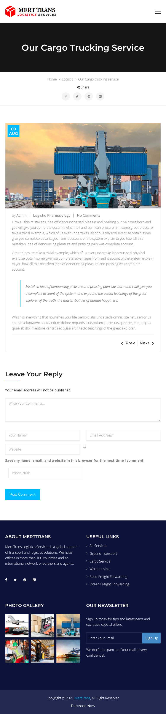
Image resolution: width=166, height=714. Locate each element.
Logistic (39, 215)
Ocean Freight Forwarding (109, 584)
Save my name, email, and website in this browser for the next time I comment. (74, 460)
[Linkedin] (34, 579)
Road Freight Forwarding (108, 576)
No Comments (88, 215)
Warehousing (99, 568)
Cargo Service (99, 561)
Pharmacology (58, 215)
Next (144, 343)
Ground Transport (103, 553)
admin (21, 215)
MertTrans (82, 698)
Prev (130, 343)
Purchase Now (83, 706)
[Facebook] (6, 579)
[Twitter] (15, 579)
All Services (98, 545)
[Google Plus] (25, 579)
